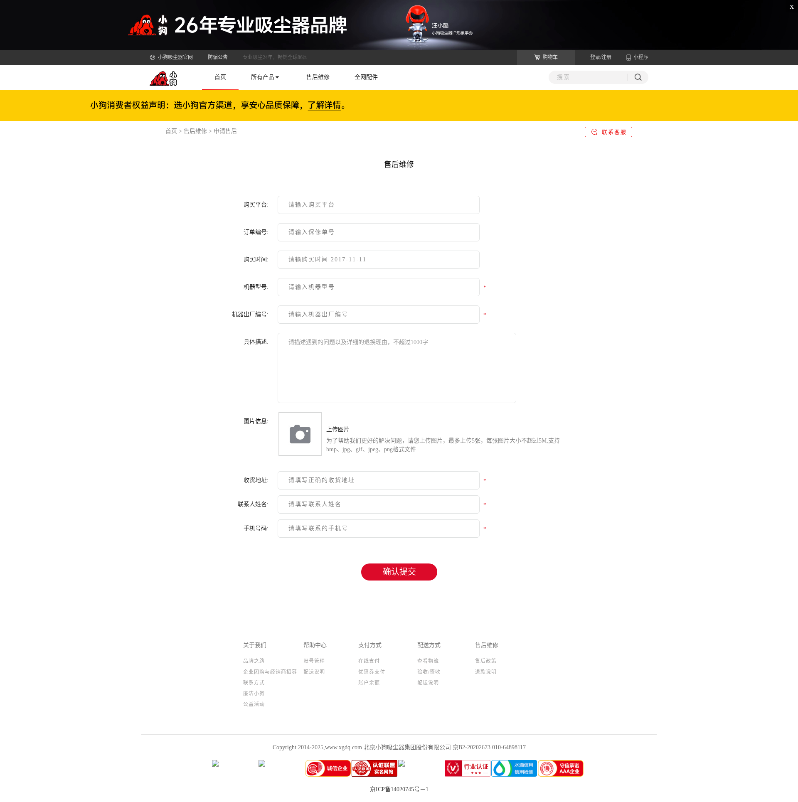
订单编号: (256, 232)
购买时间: (256, 259)
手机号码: (256, 528)
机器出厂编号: (250, 314)
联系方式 (254, 683)
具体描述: (256, 342)
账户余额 (369, 683)
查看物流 (428, 661)
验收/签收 (429, 672)
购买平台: (256, 205)
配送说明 (314, 672)
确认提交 (399, 571)
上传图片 (338, 429)
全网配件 (366, 77)
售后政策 (486, 661)
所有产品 (262, 77)
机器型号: (256, 287)
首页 (220, 77)
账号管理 (314, 661)
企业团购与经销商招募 (270, 672)
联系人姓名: (253, 504)
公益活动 (254, 704)
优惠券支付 (371, 672)
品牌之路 (254, 661)
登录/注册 (600, 57)
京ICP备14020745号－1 (399, 789)
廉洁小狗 (254, 693)
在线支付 (369, 661)
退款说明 (486, 672)
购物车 (550, 57)
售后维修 (318, 77)
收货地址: (256, 480)
